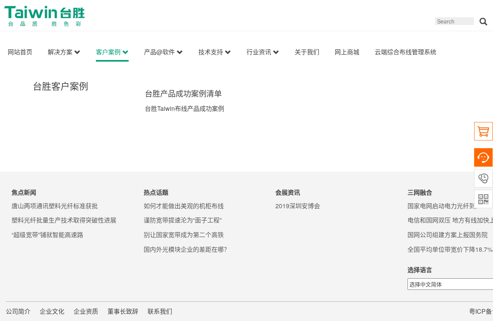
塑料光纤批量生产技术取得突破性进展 (64, 220)
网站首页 (20, 51)
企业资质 (86, 311)
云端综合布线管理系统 (405, 51)
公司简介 (18, 311)
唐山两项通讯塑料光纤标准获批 (55, 206)
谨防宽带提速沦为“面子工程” (182, 220)
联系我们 (160, 311)
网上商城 (347, 51)
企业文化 (52, 311)
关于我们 (307, 51)
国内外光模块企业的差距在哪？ (187, 249)
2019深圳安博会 (297, 206)
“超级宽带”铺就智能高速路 (47, 235)
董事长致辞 (122, 311)
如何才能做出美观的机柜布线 (184, 206)
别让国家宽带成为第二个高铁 (184, 235)
